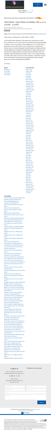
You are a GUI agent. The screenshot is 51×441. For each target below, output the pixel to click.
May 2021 (28, 177)
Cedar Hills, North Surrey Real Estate (13, 221)
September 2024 (30, 110)
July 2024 (28, 113)
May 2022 (28, 157)
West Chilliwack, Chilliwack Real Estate (13, 346)
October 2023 (29, 128)
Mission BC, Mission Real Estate (11, 302)
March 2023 (29, 140)
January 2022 (29, 164)
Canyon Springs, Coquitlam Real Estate (13, 219)
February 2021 (29, 182)
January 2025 (29, 103)
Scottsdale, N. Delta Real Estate (11, 317)
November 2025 (30, 86)
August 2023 (29, 132)
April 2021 (28, 179)
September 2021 (30, 170)
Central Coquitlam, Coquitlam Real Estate (14, 226)
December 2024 (30, 105)
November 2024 (30, 106)
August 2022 (29, 152)
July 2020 (28, 192)
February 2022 (29, 162)
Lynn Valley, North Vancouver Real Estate (14, 295)
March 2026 (29, 79)
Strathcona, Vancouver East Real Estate (14, 328)
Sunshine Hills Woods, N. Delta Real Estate (14, 334)
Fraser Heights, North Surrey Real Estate (14, 258)
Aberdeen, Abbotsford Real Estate (12, 199)
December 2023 (30, 125)
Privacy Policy (37, 409)
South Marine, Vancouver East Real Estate (14, 321)
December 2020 (30, 186)
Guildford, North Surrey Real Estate (12, 274)
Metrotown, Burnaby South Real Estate (13, 300)
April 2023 (28, 138)
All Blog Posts (7, 69)
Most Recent (29, 69)
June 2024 (28, 115)
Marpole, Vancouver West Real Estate (13, 297)
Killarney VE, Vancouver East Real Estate (14, 287)
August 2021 (29, 172)
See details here (41, 34)
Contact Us (37, 5)
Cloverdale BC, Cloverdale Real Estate (13, 243)
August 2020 (29, 191)
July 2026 (28, 73)
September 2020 (30, 189)
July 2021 (28, 174)
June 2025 (28, 94)
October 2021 (29, 169)
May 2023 (28, 137)
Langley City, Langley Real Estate (12, 294)
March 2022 (29, 160)
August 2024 (29, 111)
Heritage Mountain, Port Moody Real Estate (14, 282)
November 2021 (29, 167)
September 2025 (30, 89)
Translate (29, 12)
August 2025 (29, 91)
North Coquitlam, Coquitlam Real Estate (13, 304)
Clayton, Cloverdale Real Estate (11, 241)
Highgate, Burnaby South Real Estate (13, 284)
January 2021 (29, 184)
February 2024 (29, 122)
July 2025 (28, 93)
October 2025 (29, 88)
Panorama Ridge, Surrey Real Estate (12, 309)
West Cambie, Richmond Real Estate (13, 344)
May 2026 (28, 76)
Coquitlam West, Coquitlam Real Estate (13, 245)
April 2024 (28, 118)
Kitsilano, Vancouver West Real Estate (13, 292)
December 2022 (30, 145)
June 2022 (28, 155)
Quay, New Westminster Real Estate (12, 311)
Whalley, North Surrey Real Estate (12, 349)
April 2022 (28, 159)
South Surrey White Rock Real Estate (13, 324)
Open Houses (7, 73)
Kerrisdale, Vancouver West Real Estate (13, 285)
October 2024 (29, 108)
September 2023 (30, 130)
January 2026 (29, 83)
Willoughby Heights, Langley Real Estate (13, 358)
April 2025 (28, 98)
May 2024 (28, 116)
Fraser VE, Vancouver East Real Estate (13, 260)
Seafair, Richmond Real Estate (11, 319)
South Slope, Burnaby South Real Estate (13, 322)
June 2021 (28, 176)
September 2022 (30, 150)
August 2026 (29, 71)
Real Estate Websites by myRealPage (25, 410)
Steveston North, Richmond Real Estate (13, 326)
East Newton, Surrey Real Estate (12, 255)
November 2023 (30, 127)
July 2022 (28, 154)
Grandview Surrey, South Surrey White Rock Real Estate (20, 28)
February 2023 (29, 142)
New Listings (7, 71)
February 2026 (29, 81)
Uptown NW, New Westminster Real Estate (14, 341)
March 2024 (29, 120)
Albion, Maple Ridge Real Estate (11, 201)
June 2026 (28, 74)
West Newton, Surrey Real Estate (12, 348)
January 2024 (29, 123)
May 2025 (28, 96)
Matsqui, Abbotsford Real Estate (12, 299)
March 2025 (29, 100)
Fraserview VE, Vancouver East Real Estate (14, 262)
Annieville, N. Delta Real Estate (11, 203)
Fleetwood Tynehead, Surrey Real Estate (14, 257)
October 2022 (29, 148)
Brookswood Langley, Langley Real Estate (14, 218)
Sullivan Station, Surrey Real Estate (12, 329)
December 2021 (29, 165)
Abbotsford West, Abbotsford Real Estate (14, 198)
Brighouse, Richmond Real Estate (12, 213)
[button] (38, 5)
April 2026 (28, 78)
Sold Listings (7, 74)
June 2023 (28, 135)
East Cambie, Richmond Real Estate (12, 253)
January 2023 (29, 143)
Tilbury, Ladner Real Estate (10, 336)
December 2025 (30, 84)
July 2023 (28, 133)
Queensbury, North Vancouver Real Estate (14, 316)
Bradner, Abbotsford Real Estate (12, 208)
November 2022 (30, 147)
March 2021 (28, 181)
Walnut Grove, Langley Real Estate (12, 343)
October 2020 (29, 187)
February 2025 (29, 101)
